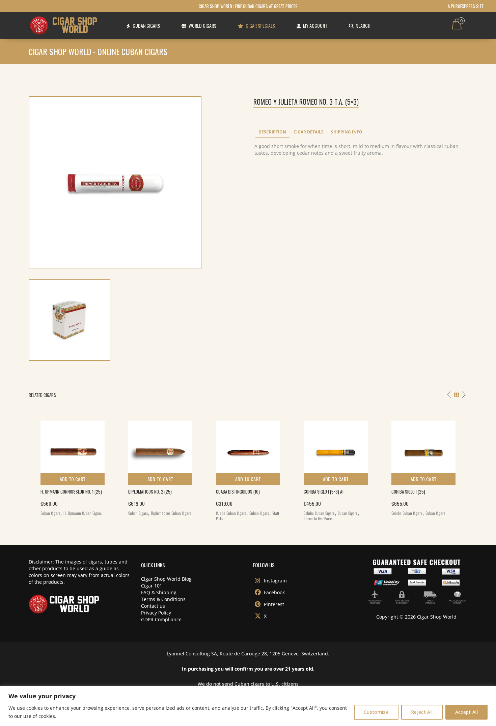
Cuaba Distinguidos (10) (238, 491)
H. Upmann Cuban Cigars (82, 513)
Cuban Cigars (50, 513)
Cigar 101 (151, 585)
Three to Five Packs (318, 518)
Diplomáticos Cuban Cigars (171, 513)
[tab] (272, 132)
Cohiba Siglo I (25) (408, 491)
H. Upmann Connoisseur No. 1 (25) (71, 491)
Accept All (466, 712)
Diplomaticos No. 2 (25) (150, 491)
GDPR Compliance (161, 619)
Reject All (422, 712)
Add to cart (73, 478)
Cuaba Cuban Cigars (231, 513)
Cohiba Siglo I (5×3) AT (324, 491)
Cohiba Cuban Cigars (319, 513)
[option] (72, 466)
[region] (248, 706)
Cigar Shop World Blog (166, 579)
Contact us (153, 606)
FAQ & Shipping (158, 592)
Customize (376, 712)
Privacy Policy (156, 612)
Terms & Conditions (163, 599)
